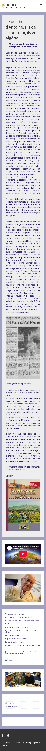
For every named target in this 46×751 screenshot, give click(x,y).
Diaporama (11, 660)
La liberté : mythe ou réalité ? (15, 642)
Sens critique (12, 707)
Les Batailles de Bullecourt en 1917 (17, 627)
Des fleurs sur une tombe (14, 624)
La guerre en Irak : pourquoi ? (15, 639)
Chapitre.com (31, 61)
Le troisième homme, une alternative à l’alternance (22, 645)
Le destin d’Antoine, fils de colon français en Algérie (20, 631)
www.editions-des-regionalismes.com (23, 57)
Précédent (8, 679)
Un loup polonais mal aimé (14, 614)
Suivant (37, 679)
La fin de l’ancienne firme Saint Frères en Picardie (22, 621)
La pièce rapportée (12, 635)
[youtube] (8, 736)
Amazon (18, 61)
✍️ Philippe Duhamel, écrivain (13, 6)
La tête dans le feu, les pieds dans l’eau (18, 617)
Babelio (10, 700)
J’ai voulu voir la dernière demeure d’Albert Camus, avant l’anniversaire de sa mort (22, 652)
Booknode (11, 703)
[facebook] (3, 736)
